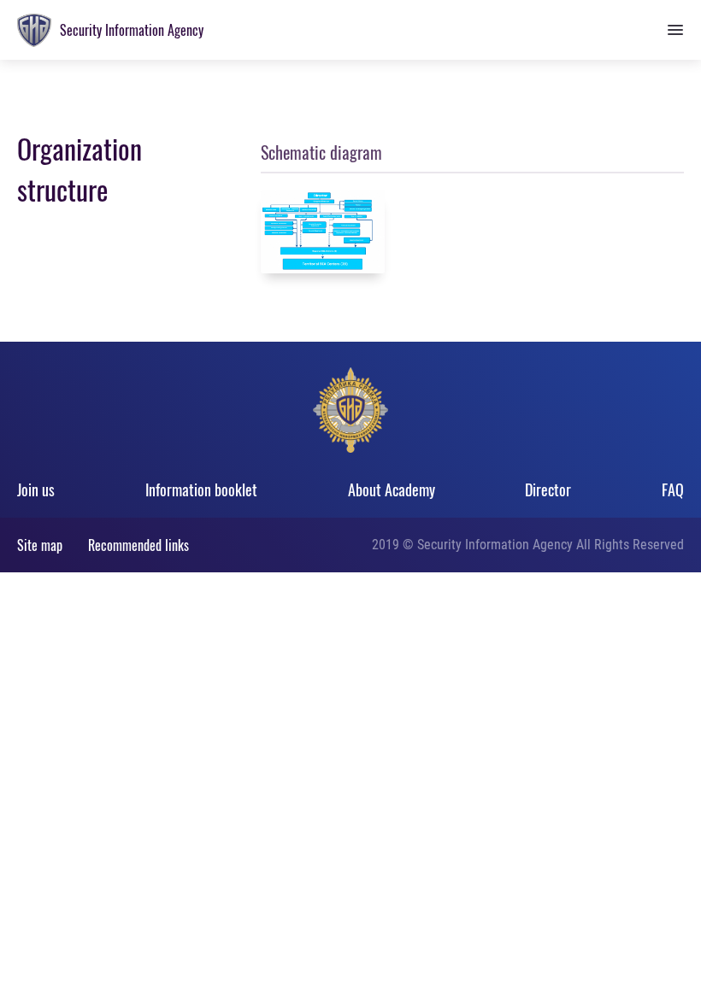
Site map (39, 545)
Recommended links (138, 545)
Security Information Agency (131, 30)
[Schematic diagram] (323, 231)
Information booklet (201, 489)
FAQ (673, 489)
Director (548, 489)
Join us (36, 489)
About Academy (391, 489)
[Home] (34, 30)
